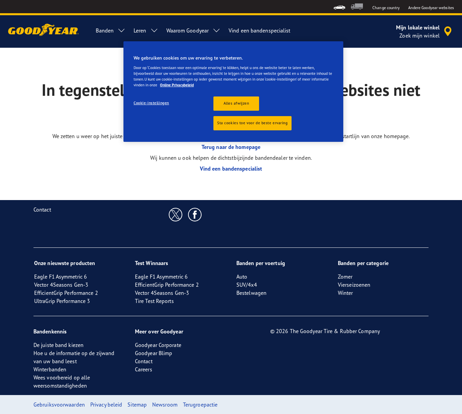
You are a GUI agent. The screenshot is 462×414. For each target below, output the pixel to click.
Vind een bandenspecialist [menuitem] (260, 30)
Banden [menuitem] (105, 30)
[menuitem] (339, 6)
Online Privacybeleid (177, 85)
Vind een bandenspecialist (231, 168)
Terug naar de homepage (231, 147)
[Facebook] (195, 214)
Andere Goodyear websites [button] (431, 7)
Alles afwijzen (236, 103)
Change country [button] (386, 7)
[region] (233, 91)
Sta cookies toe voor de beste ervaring (252, 123)
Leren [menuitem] (140, 30)
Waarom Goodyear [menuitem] (187, 30)
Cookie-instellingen (151, 103)
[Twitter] (176, 214)
